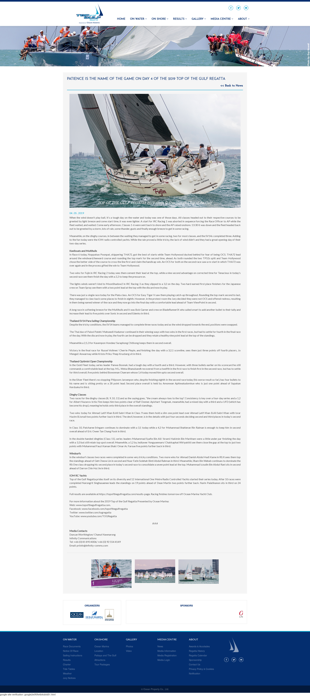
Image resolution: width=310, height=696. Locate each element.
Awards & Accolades (199, 646)
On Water (137, 19)
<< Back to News (231, 85)
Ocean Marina (101, 646)
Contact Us (194, 664)
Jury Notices (69, 678)
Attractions (99, 659)
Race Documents (72, 646)
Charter (67, 664)
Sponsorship (195, 659)
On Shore (159, 19)
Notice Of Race (70, 650)
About (243, 19)
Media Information (166, 650)
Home (121, 19)
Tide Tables (69, 669)
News (160, 646)
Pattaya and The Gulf (105, 655)
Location (98, 650)
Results (179, 19)
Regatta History (197, 650)
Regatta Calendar (198, 655)
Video (129, 650)
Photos (129, 646)
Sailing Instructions (72, 655)
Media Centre (221, 19)
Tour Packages (102, 664)
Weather (67, 673)
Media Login (163, 659)
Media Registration (167, 655)
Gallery (198, 19)
